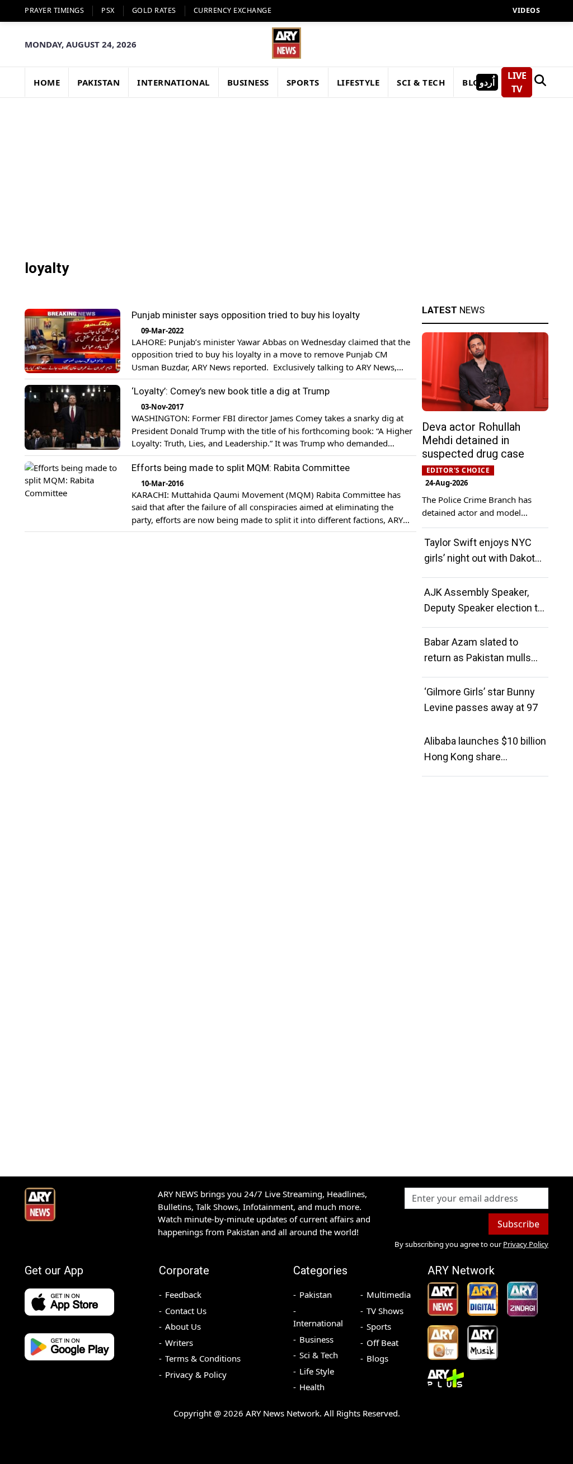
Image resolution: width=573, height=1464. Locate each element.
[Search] (540, 82)
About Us (183, 1326)
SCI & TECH (421, 82)
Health (312, 1386)
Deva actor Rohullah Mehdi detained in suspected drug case (473, 440)
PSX (108, 10)
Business (316, 1339)
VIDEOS (526, 10)
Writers (179, 1342)
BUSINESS (248, 82)
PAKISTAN (98, 82)
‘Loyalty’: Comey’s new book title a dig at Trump (230, 391)
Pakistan (315, 1294)
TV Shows (385, 1310)
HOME (47, 82)
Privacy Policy (525, 1244)
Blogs (377, 1358)
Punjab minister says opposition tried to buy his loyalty (245, 315)
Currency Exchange (233, 10)
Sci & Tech (318, 1355)
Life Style (316, 1371)
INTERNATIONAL (173, 82)
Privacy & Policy (196, 1374)
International (318, 1323)
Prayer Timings (54, 10)
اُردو (487, 82)
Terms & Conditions (203, 1358)
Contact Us (185, 1310)
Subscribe (518, 1224)
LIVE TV (517, 82)
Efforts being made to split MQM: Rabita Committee (240, 467)
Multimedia (389, 1294)
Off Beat (382, 1342)
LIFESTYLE (358, 82)
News (453, 310)
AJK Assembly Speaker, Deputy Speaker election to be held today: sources (483, 607)
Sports (379, 1326)
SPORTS (303, 82)
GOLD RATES (154, 10)
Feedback (183, 1294)
